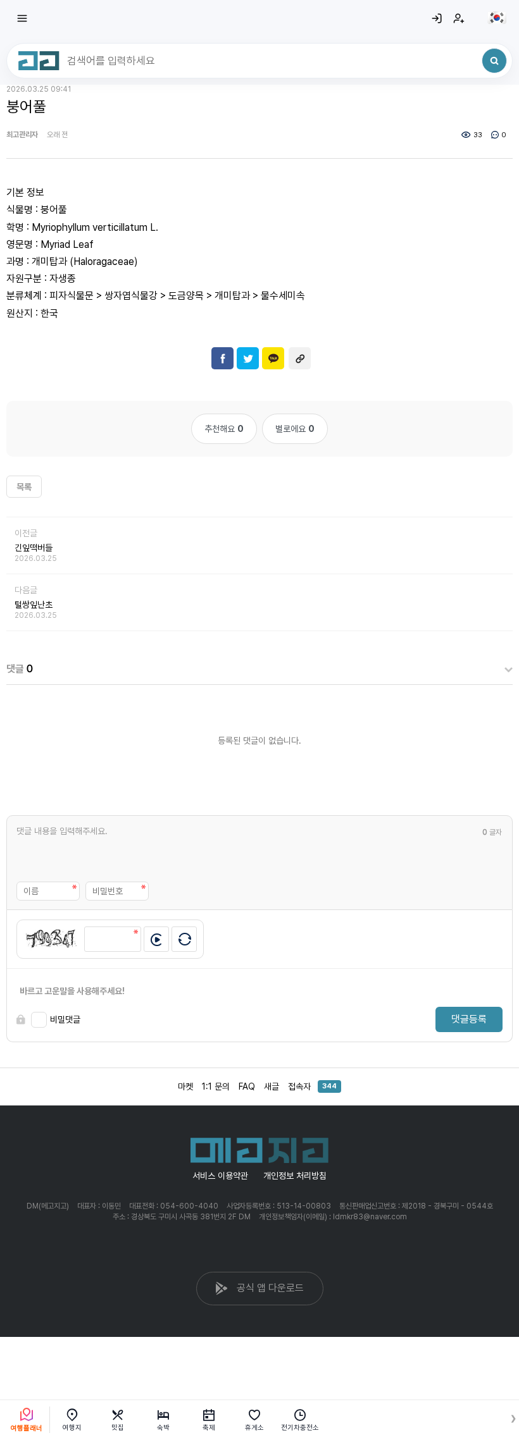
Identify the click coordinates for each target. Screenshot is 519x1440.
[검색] (494, 60)
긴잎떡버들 (34, 548)
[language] (496, 17)
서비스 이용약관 (220, 1176)
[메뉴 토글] (22, 18)
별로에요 (295, 429)
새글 (271, 1086)
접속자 (312, 1086)
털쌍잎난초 (34, 605)
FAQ (247, 1086)
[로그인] (436, 18)
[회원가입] (458, 18)
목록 (24, 487)
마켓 (185, 1086)
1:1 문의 (216, 1086)
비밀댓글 (65, 1019)
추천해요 (224, 429)
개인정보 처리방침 (295, 1176)
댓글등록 (469, 1019)
